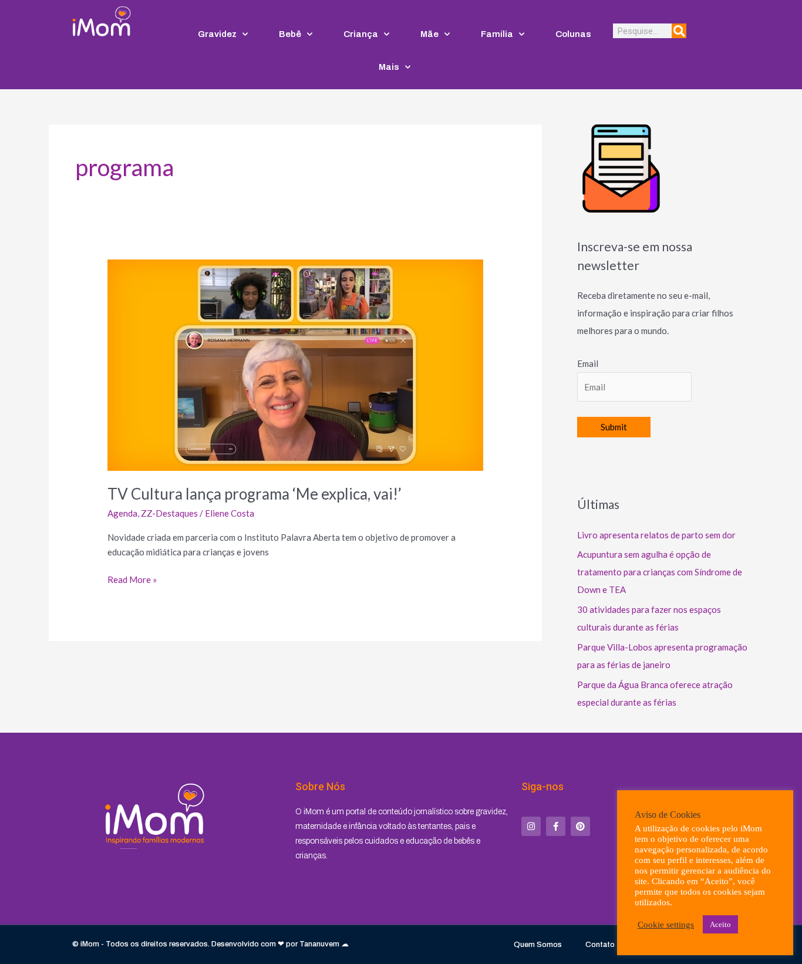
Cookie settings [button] (666, 924)
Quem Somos (538, 945)
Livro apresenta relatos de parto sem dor (656, 535)
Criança (360, 34)
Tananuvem (319, 944)
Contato (600, 945)
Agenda (122, 513)
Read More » (132, 578)
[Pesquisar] (679, 30)
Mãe (429, 34)
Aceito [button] (720, 924)
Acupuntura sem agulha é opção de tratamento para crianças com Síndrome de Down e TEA (659, 572)
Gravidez (217, 34)
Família (497, 34)
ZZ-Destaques (169, 513)
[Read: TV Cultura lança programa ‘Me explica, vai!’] (295, 364)
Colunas (573, 34)
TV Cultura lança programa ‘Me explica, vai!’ (254, 493)
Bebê (290, 34)
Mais (389, 67)
